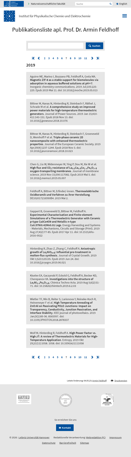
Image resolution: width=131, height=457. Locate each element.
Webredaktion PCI (95, 437)
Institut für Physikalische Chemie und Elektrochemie (54, 16)
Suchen (96, 45)
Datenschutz (48, 442)
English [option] (123, 3)
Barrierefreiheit (67, 442)
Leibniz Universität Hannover (34, 437)
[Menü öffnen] (124, 17)
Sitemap (84, 442)
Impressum (115, 437)
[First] (33, 58)
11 (85, 58)
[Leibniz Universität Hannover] (14, 4)
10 (79, 58)
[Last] (97, 58)
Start (110, 4)
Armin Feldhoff (99, 380)
